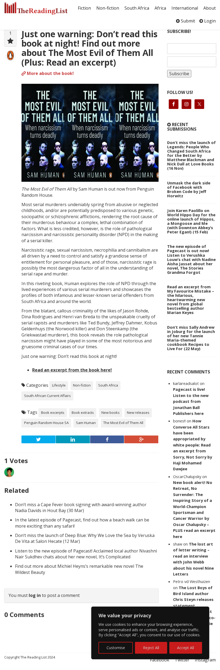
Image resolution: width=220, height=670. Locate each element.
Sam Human (86, 422)
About (209, 8)
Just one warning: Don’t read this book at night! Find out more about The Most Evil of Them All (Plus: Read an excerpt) (89, 48)
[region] (150, 633)
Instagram (205, 660)
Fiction (84, 8)
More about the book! (50, 73)
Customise (116, 647)
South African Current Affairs (47, 395)
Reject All (151, 647)
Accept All (185, 647)
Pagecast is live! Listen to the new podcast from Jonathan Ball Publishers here (190, 401)
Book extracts (83, 412)
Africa (160, 8)
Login (209, 21)
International (184, 8)
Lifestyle (59, 385)
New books (110, 412)
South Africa (136, 8)
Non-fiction (107, 8)
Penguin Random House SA (46, 422)
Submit (187, 21)
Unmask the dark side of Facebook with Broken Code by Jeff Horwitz (188, 189)
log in (35, 595)
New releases (138, 412)
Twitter (182, 660)
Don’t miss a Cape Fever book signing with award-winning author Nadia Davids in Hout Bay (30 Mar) (80, 507)
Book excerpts (52, 412)
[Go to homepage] (36, 8)
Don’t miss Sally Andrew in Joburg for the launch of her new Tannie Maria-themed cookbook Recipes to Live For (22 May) (191, 337)
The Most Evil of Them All (123, 422)
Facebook (159, 660)
